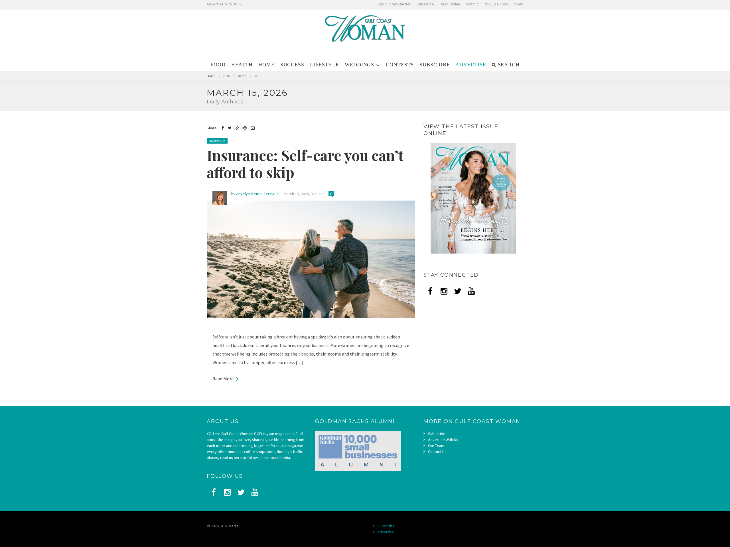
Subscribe (436, 433)
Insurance (217, 141)
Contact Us (437, 451)
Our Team (436, 445)
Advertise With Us (443, 439)
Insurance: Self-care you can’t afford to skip (305, 164)
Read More (223, 378)
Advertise (385, 531)
